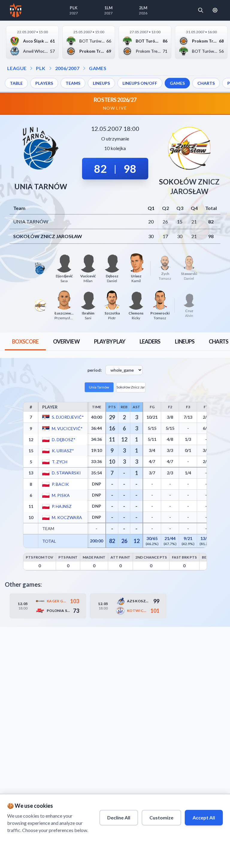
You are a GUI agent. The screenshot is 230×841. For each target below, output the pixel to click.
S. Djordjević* (68, 417)
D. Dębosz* (63, 439)
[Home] (16, 10)
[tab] (25, 341)
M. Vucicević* (67, 428)
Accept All (204, 817)
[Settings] (215, 10)
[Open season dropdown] (50, 68)
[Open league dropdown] (31, 68)
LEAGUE (16, 68)
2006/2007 (67, 68)
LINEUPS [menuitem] (101, 83)
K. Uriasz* (63, 450)
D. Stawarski (66, 472)
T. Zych (59, 461)
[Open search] (200, 10)
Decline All (118, 817)
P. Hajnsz (61, 506)
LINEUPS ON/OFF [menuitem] (139, 83)
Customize (161, 817)
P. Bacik (60, 483)
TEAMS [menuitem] (73, 83)
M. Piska (60, 494)
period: (94, 370)
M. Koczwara (67, 517)
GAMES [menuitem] (177, 83)
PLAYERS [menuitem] (44, 83)
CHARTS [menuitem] (206, 83)
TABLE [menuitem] (16, 83)
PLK (40, 68)
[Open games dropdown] (84, 68)
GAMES (97, 68)
